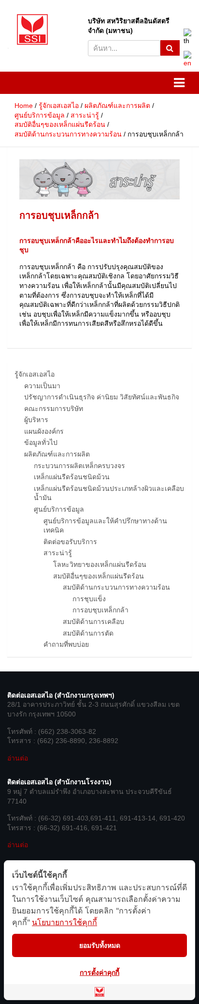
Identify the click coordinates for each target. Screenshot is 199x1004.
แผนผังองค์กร (44, 431)
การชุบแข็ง (89, 599)
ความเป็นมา (42, 386)
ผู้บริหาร (36, 420)
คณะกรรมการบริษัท (53, 408)
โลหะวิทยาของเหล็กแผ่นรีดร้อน (99, 564)
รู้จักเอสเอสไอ (34, 374)
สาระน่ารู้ (57, 553)
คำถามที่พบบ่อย (66, 644)
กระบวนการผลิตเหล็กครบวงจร (79, 466)
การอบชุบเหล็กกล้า (100, 610)
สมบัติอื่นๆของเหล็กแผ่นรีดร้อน (98, 576)
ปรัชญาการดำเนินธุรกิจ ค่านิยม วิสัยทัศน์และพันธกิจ (101, 397)
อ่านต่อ (17, 758)
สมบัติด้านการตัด (88, 633)
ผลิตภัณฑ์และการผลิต (57, 454)
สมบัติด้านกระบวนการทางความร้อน (116, 587)
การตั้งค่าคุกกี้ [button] (99, 972)
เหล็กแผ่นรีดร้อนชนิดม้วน (72, 477)
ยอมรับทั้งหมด (99, 945)
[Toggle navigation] (99, 83)
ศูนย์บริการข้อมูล (59, 509)
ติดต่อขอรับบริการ (70, 542)
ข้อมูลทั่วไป (40, 442)
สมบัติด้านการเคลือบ (93, 621)
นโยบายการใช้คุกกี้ (64, 922)
